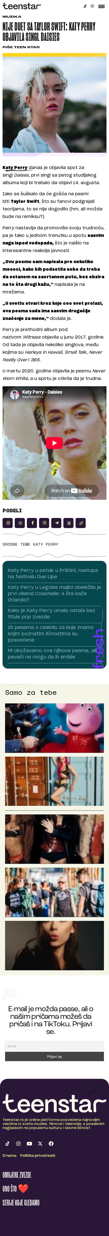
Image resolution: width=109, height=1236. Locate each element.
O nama (9, 1156)
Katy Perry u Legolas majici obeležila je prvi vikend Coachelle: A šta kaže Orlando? (54, 593)
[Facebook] (51, 1143)
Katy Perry (45, 544)
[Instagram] (92, 6)
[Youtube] (29, 1143)
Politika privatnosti (37, 1156)
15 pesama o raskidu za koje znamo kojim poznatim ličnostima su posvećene (51, 634)
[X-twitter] (40, 1143)
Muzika (12, 17)
